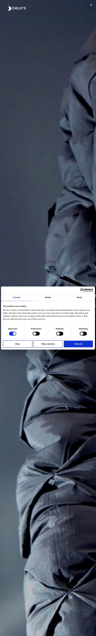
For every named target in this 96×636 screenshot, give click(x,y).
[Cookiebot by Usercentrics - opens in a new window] (82, 290)
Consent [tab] (16, 297)
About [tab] (79, 297)
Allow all (78, 344)
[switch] (36, 334)
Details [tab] (48, 297)
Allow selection (48, 344)
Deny (17, 344)
